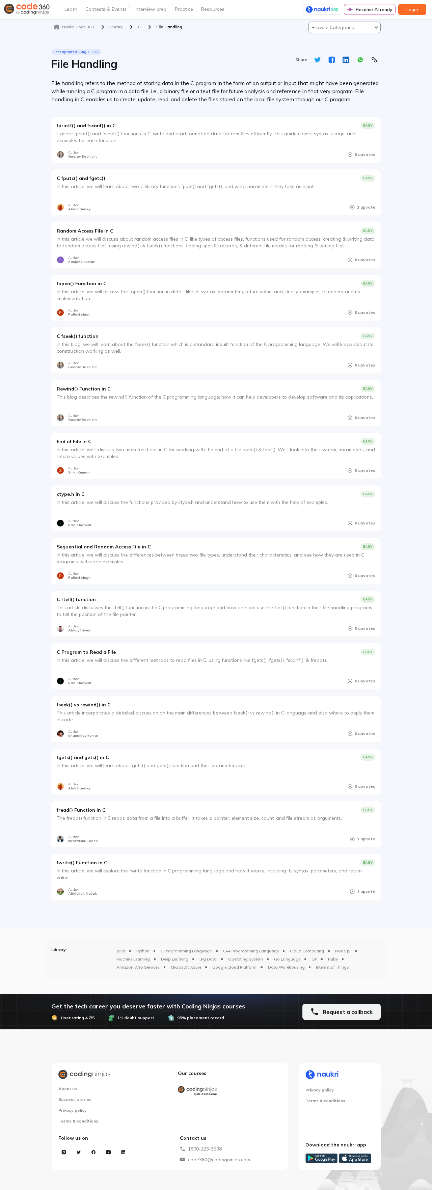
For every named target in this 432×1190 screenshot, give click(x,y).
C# (314, 959)
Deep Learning (174, 959)
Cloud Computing (307, 950)
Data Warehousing (286, 967)
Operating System (245, 959)
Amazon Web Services (138, 967)
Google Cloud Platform (234, 967)
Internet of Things (332, 967)
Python (143, 950)
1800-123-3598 (205, 1149)
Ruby (333, 959)
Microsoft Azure (186, 967)
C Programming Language (186, 950)
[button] (344, 27)
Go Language (287, 959)
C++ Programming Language (251, 950)
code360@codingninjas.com (219, 1160)
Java (120, 950)
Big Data (208, 959)
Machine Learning (133, 959)
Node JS (343, 950)
